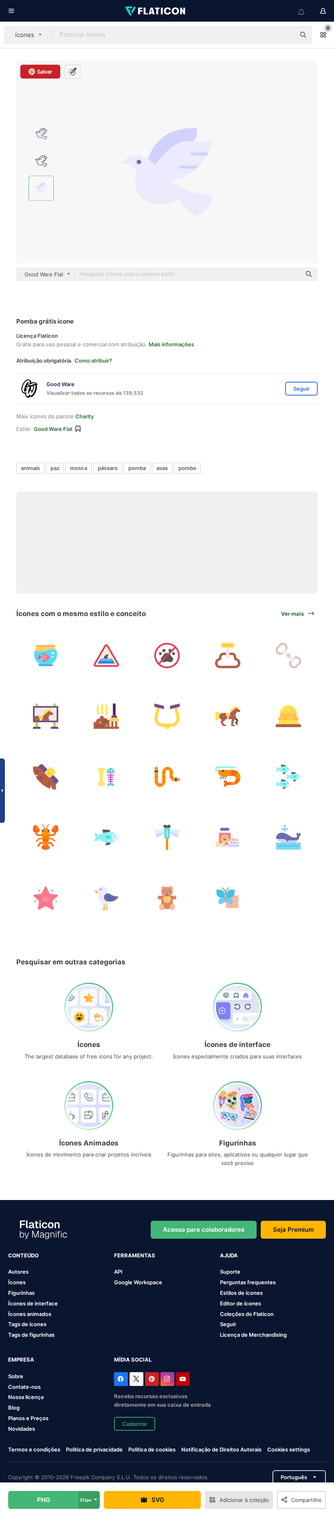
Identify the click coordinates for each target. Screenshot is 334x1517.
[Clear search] (285, 35)
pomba (137, 468)
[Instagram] (167, 1379)
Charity (84, 416)
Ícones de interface (33, 1303)
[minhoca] (167, 777)
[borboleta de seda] (228, 898)
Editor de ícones (240, 1303)
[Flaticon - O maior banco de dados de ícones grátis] (156, 11)
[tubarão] (106, 655)
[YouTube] (183, 1379)
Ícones (17, 1282)
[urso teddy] (167, 898)
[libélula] (167, 837)
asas (162, 468)
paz (55, 468)
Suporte (230, 1271)
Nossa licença (26, 1397)
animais (30, 468)
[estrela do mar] (46, 898)
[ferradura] (167, 716)
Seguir (228, 1324)
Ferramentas (134, 1255)
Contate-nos (24, 1387)
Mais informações (171, 344)
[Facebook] (121, 1379)
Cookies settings (288, 1450)
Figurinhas (21, 1293)
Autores (18, 1271)
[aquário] (46, 655)
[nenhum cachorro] (167, 655)
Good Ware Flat (53, 429)
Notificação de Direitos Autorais (221, 1449)
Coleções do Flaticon (247, 1314)
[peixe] (106, 837)
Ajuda (229, 1255)
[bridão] (288, 655)
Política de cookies (152, 1449)
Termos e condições (34, 1449)
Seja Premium (293, 1229)
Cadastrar (134, 1424)
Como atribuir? (93, 360)
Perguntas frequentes (248, 1282)
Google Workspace (138, 1282)
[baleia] (288, 837)
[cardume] (288, 777)
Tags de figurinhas (31, 1334)
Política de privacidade (94, 1449)
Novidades (21, 1428)
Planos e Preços (28, 1418)
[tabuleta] (46, 716)
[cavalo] (228, 716)
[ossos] (106, 777)
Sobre (15, 1376)
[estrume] (106, 716)
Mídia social (133, 1359)
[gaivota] (106, 898)
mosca (78, 468)
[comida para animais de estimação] (228, 837)
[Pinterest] (152, 1379)
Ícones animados (29, 1314)
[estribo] (228, 655)
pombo (187, 468)
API (118, 1271)
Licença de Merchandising (253, 1334)
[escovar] (46, 777)
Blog (14, 1407)
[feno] (288, 716)
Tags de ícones (27, 1324)
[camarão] (228, 777)
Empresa (21, 1359)
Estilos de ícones (241, 1293)
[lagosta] (46, 837)
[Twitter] (136, 1379)
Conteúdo (23, 1255)
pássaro (108, 468)
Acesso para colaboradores (203, 1229)
